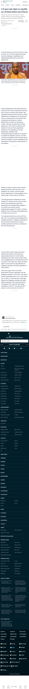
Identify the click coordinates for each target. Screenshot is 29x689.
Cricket (12, 5)
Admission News (4, 436)
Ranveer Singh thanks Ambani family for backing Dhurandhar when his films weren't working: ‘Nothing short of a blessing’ (21, 605)
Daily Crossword (18, 537)
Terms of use (22, 638)
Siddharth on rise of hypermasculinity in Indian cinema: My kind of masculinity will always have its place (7, 597)
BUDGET (3, 479)
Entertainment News (5, 575)
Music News (3, 419)
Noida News (17, 405)
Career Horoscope (5, 559)
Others (9, 329)
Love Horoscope (18, 559)
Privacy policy (4, 641)
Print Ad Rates (13, 643)
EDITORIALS (3, 494)
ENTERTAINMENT (5, 414)
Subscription (3, 643)
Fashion (2, 450)
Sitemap (2, 646)
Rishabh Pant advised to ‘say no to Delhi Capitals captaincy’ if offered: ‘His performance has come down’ (20, 597)
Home (2, 5)
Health (2, 452)
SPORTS (2, 505)
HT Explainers (17, 580)
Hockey (2, 510)
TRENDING (3, 465)
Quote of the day (4, 551)
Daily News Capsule (5, 346)
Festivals (16, 450)
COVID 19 (3, 531)
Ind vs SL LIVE (17, 384)
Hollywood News (18, 416)
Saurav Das (16, 549)
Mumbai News (4, 405)
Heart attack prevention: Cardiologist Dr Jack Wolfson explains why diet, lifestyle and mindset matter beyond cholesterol (7, 605)
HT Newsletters (23, 641)
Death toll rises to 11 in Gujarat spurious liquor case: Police (20, 612)
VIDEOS (2, 476)
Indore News (3, 400)
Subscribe (25, 1)
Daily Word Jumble (5, 539)
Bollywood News (4, 416)
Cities (6, 329)
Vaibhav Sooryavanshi (5, 554)
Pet (1, 457)
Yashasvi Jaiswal (17, 382)
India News (18, 5)
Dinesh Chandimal (5, 387)
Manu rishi (16, 556)
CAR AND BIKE (4, 497)
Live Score (3, 375)
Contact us (12, 638)
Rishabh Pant (3, 384)
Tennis (15, 510)
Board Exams (17, 436)
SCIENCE (3, 487)
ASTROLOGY (4, 428)
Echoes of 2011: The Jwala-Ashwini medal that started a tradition (7, 612)
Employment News (18, 439)
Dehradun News (18, 395)
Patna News (3, 408)
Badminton (3, 507)
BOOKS (2, 516)
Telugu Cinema (17, 573)
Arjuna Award (17, 551)
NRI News (3, 580)
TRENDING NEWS (5, 546)
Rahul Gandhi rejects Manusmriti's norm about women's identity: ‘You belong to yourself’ (6, 618)
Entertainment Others (19, 424)
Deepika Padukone (5, 556)
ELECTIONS (3, 523)
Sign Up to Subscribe (14, 350)
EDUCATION (3, 434)
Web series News (4, 424)
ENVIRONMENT (4, 483)
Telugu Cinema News (5, 421)
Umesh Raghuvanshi (7, 23)
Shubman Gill (3, 379)
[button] (2, 2)
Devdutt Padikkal (18, 379)
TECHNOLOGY (4, 501)
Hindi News (17, 578)
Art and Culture (4, 447)
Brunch (16, 447)
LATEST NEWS (4, 359)
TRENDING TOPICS (5, 565)
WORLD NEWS (4, 363)
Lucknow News (17, 403)
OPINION (3, 490)
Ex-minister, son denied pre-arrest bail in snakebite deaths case (6, 589)
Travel (15, 455)
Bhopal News (17, 393)
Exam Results (3, 441)
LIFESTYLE (3, 445)
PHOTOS (3, 472)
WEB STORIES (4, 461)
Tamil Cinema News (18, 419)
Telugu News (3, 578)
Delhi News (3, 398)
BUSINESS (3, 468)
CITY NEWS (3, 390)
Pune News (16, 408)
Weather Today (13, 641)
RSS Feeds (12, 646)
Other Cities (17, 410)
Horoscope (3, 430)
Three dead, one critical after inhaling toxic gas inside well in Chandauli (20, 618)
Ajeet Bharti (3, 549)
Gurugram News (18, 398)
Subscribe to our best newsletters (14, 343)
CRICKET (3, 370)
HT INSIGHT (3, 520)
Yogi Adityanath (6, 326)
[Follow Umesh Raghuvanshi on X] (13, 23)
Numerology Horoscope (6, 561)
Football (16, 507)
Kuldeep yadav (17, 554)
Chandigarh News (4, 395)
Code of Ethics (23, 643)
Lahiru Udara (17, 387)
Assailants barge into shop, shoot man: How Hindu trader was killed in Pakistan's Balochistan (20, 589)
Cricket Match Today (18, 373)
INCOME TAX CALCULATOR (7, 543)
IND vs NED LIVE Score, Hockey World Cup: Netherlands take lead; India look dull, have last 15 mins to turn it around (6, 631)
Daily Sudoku (3, 537)
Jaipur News (17, 400)
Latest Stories (5, 585)
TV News (16, 421)
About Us (3, 638)
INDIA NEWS (4, 367)
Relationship (3, 455)
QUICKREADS (4, 527)
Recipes (16, 452)
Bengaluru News (4, 393)
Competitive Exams (5, 439)
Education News (18, 441)
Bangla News (17, 575)
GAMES (2, 534)
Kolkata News (4, 403)
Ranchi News (3, 410)
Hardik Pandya (4, 382)
